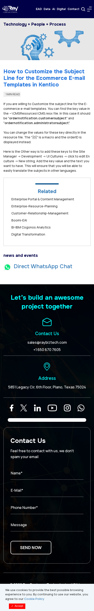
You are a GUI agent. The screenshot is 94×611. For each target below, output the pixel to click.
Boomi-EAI (19, 220)
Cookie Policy (34, 599)
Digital (61, 9)
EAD (39, 9)
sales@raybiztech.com (47, 342)
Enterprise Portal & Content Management (42, 199)
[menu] (89, 9)
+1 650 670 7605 (47, 349)
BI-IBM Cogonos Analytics (31, 227)
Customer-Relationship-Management (39, 213)
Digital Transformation (28, 234)
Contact (73, 9)
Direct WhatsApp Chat (43, 266)
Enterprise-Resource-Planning (34, 206)
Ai (53, 9)
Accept (17, 606)
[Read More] (11, 408)
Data (47, 9)
